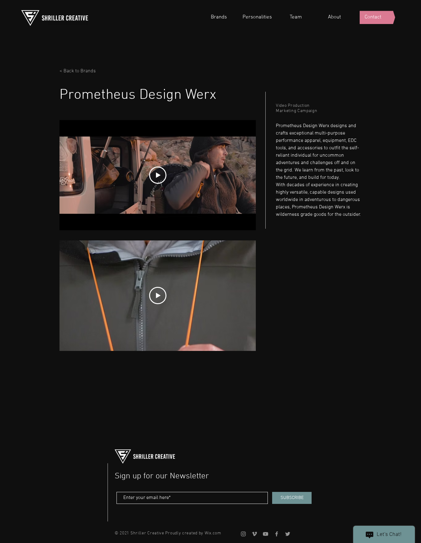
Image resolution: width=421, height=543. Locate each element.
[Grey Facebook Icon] (276, 534)
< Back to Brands (77, 71)
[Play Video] (157, 175)
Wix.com (213, 533)
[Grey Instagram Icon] (243, 534)
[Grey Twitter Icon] (287, 534)
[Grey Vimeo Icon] (254, 534)
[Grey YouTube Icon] (265, 534)
